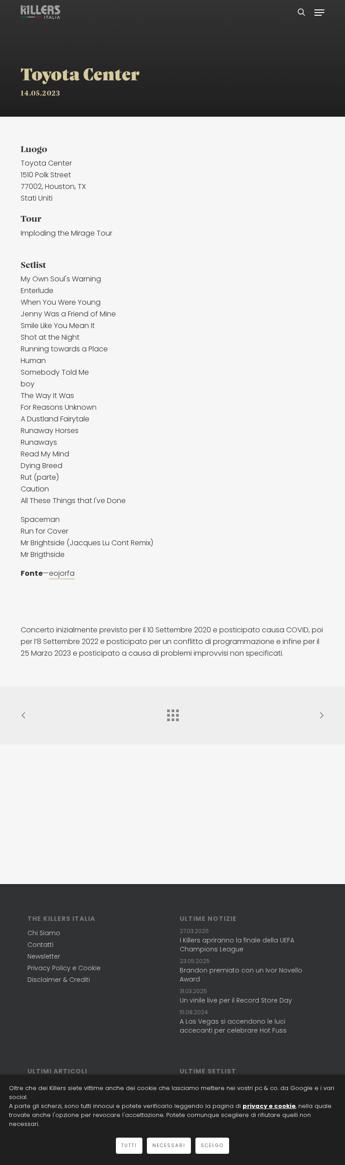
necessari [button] (169, 1145)
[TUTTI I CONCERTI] (172, 713)
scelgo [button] (212, 1145)
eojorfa (62, 573)
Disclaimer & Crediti (58, 979)
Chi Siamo (43, 932)
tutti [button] (129, 1145)
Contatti (40, 944)
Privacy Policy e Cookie (64, 968)
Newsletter (43, 956)
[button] (319, 12)
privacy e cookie (269, 1106)
